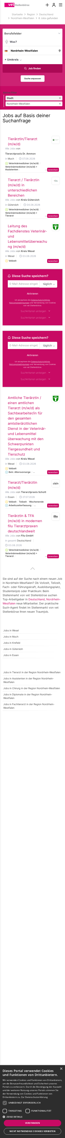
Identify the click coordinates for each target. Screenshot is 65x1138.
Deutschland (36, 599)
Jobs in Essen (11, 655)
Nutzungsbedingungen (19, 303)
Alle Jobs (10, 148)
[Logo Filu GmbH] (56, 517)
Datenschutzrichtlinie (40, 300)
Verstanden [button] (32, 1123)
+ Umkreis (12, 59)
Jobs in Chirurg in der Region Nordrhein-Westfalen (31, 688)
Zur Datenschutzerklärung (34, 1097)
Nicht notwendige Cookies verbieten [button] (33, 1131)
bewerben (53, 169)
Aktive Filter (10, 92)
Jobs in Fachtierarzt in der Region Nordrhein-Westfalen (28, 706)
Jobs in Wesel (11, 630)
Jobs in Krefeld (11, 642)
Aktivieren (32, 293)
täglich (47, 284)
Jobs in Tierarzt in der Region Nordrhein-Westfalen (31, 672)
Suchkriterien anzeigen (33, 311)
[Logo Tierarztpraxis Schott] (56, 483)
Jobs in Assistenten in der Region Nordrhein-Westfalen (28, 680)
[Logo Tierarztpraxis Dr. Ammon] (56, 140)
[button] (58, 59)
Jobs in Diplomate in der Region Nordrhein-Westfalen (27, 696)
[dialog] (32, 1101)
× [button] (61, 1069)
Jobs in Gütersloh (13, 648)
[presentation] (47, 5)
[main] (32, 363)
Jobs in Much (10, 636)
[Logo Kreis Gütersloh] (56, 181)
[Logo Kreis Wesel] (56, 227)
